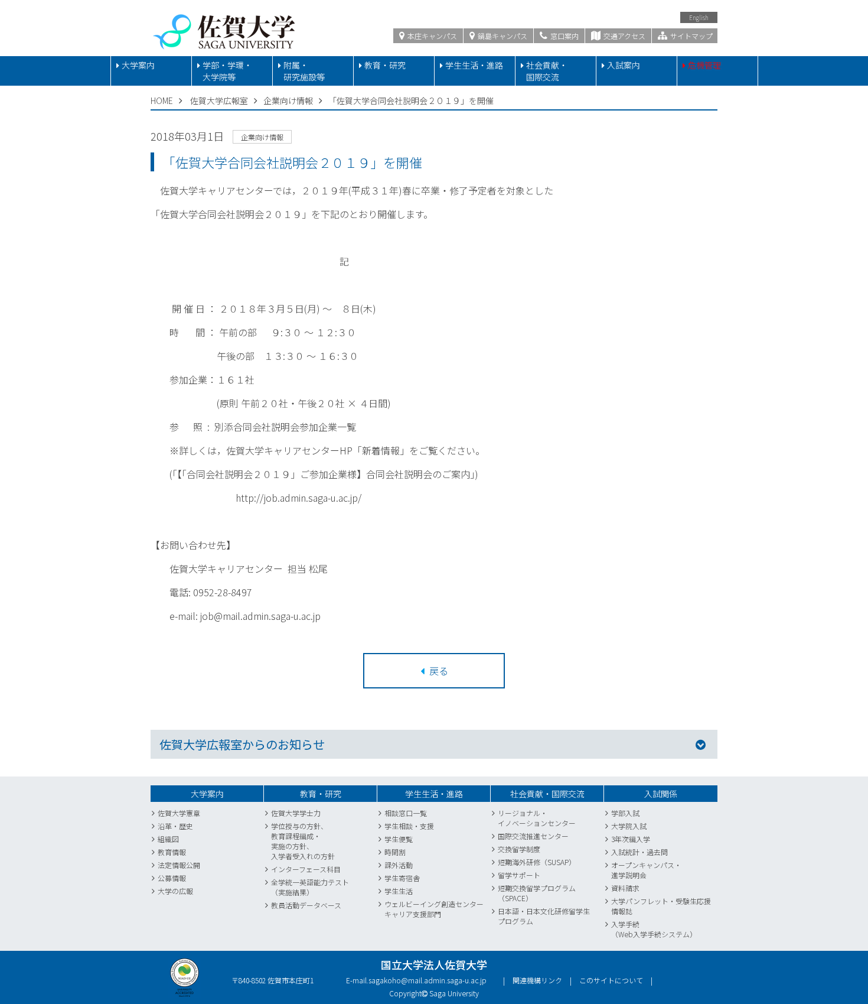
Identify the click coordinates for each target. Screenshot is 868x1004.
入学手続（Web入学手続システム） (654, 929)
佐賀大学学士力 (296, 813)
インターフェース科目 (306, 869)
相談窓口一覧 (405, 813)
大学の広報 (175, 891)
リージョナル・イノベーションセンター (537, 818)
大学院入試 (629, 826)
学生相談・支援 (409, 826)
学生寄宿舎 (402, 878)
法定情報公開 (179, 865)
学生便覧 (398, 839)
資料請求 (625, 888)
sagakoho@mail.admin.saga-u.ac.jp (427, 980)
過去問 (657, 852)
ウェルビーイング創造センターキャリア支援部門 (434, 909)
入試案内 (623, 65)
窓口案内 (564, 36)
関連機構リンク (537, 980)
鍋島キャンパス (501, 36)
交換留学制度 (519, 849)
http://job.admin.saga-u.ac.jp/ (298, 497)
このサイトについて (611, 980)
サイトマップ (690, 36)
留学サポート (519, 875)
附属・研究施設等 (304, 71)
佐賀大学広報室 (219, 100)
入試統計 (625, 852)
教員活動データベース (306, 905)
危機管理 (704, 65)
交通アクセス (623, 36)
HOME (162, 100)
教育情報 (172, 852)
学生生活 (398, 891)
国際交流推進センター (533, 836)
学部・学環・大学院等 (227, 71)
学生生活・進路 (474, 65)
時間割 (395, 852)
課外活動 (398, 865)
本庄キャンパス (431, 36)
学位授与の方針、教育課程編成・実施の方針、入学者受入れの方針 (303, 841)
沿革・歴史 (175, 826)
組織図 (168, 839)
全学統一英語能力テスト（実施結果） (310, 887)
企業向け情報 (288, 100)
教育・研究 (385, 65)
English (699, 17)
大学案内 (138, 65)
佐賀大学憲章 (179, 813)
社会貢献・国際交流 (546, 71)
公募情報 (172, 878)
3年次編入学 (630, 839)
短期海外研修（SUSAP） (537, 862)
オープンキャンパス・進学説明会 (646, 870)
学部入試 (625, 813)
